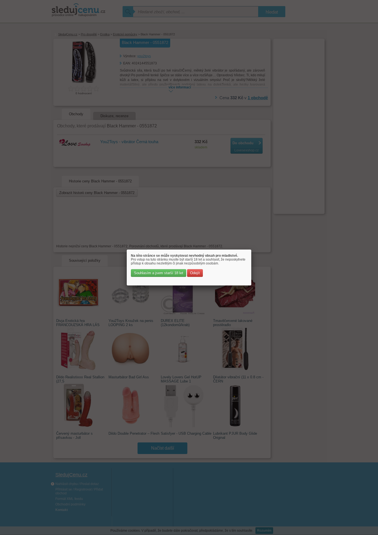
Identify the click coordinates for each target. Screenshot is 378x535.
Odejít (195, 273)
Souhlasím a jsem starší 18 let (158, 273)
